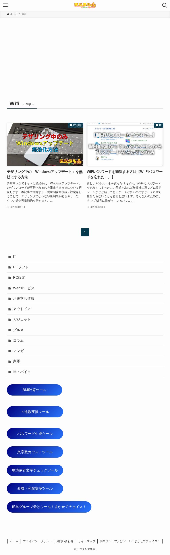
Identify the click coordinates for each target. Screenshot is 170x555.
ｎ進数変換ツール (42, 412)
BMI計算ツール (42, 390)
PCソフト (21, 267)
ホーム (14, 541)
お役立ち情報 (23, 298)
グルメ (18, 330)
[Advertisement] (85, 51)
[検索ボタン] (164, 5)
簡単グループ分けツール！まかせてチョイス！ (49, 507)
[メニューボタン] (5, 5)
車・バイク (22, 372)
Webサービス (24, 288)
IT (14, 256)
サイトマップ (86, 541)
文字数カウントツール (40, 452)
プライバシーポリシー (37, 541)
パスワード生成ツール (40, 434)
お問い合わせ (64, 541)
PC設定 (19, 277)
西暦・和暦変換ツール (40, 488)
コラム (18, 340)
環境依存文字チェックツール (35, 470)
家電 (16, 361)
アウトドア (22, 309)
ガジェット (22, 319)
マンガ (18, 351)
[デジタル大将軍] (85, 5)
